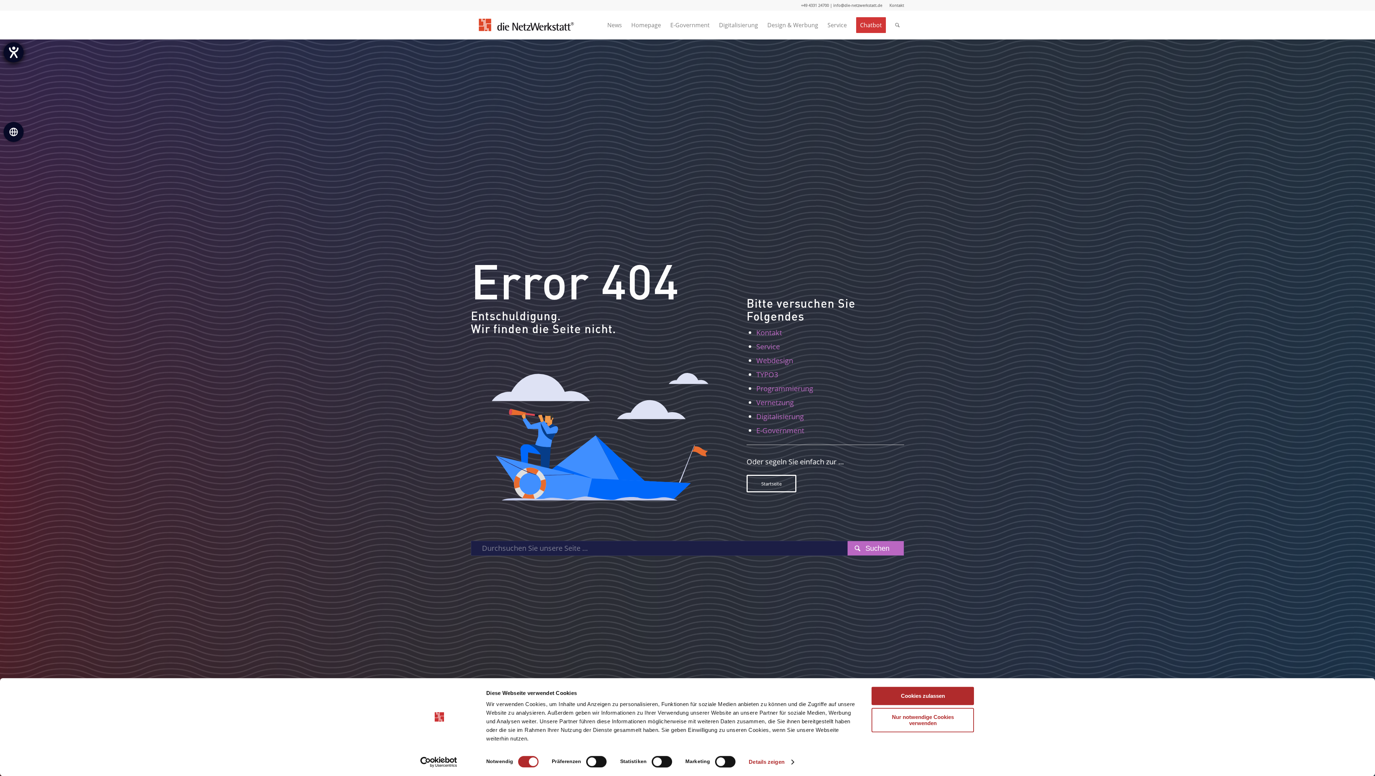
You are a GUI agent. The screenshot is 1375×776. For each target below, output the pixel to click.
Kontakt (896, 5)
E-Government (780, 430)
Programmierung (784, 388)
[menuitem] (895, 5)
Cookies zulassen (923, 696)
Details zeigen (766, 762)
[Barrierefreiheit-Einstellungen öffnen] (14, 52)
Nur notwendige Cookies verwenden (923, 720)
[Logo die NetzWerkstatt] (526, 25)
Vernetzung (775, 402)
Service (768, 346)
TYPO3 (767, 374)
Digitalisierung (780, 416)
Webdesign (774, 360)
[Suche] (897, 25)
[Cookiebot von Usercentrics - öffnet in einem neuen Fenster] (438, 762)
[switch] (596, 761)
